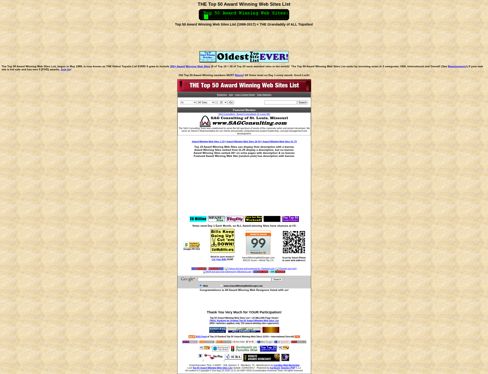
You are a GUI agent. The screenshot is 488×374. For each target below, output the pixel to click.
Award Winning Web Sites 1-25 (208, 141)
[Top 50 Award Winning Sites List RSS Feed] (192, 336)
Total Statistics (264, 94)
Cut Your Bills (219, 259)
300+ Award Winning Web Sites (190, 66)
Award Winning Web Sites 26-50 (243, 141)
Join (231, 94)
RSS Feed (201, 336)
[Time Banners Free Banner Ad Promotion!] (253, 217)
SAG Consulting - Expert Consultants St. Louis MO (244, 114)
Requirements (457, 66)
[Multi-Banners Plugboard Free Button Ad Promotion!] (272, 217)
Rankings (222, 94)
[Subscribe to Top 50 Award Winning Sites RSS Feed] (244, 341)
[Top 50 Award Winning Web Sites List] (244, 91)
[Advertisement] (244, 37)
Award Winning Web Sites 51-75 (279, 141)
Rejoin (239, 75)
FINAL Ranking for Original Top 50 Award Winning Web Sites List (244, 320)
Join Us (66, 69)
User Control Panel (245, 94)
